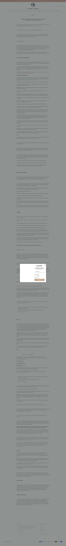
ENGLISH (37, 277)
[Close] (45, 265)
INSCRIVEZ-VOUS (39, 279)
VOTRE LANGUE (37, 274)
